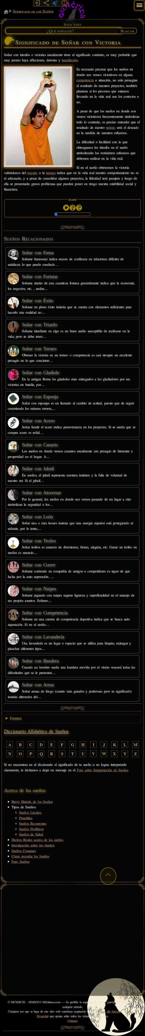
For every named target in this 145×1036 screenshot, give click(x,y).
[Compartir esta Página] (46, 3)
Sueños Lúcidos (30, 812)
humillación (70, 60)
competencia (85, 80)
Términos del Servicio (108, 1011)
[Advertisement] (73, 913)
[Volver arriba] (108, 876)
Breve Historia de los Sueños (32, 801)
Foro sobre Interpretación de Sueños (102, 770)
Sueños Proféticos (31, 828)
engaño (32, 172)
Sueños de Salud (31, 834)
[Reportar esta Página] (64, 3)
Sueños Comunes (24, 850)
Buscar (127, 31)
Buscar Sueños (72, 24)
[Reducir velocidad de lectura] (79, 207)
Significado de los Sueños (33, 11)
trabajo (110, 127)
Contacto (73, 1021)
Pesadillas (25, 818)
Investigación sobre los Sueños (33, 845)
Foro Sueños (20, 861)
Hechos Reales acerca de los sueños (37, 839)
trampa (50, 172)
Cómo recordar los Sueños (30, 856)
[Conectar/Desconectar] (37, 3)
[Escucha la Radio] (55, 3)
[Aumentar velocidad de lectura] (72, 207)
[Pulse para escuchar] (66, 207)
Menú (139, 3)
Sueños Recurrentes (32, 823)
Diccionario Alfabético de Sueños (36, 731)
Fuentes (15, 718)
